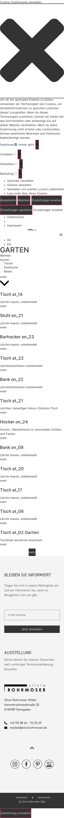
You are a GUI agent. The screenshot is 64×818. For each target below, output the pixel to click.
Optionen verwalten (20, 180)
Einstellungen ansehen (47, 200)
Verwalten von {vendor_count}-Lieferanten (35, 189)
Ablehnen (24, 200)
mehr (3, 306)
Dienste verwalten (19, 185)
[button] (32, 51)
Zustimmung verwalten (15, 813)
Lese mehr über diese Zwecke (27, 193)
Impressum (14, 225)
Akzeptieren (8, 200)
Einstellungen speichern (16, 210)
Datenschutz (15, 217)
